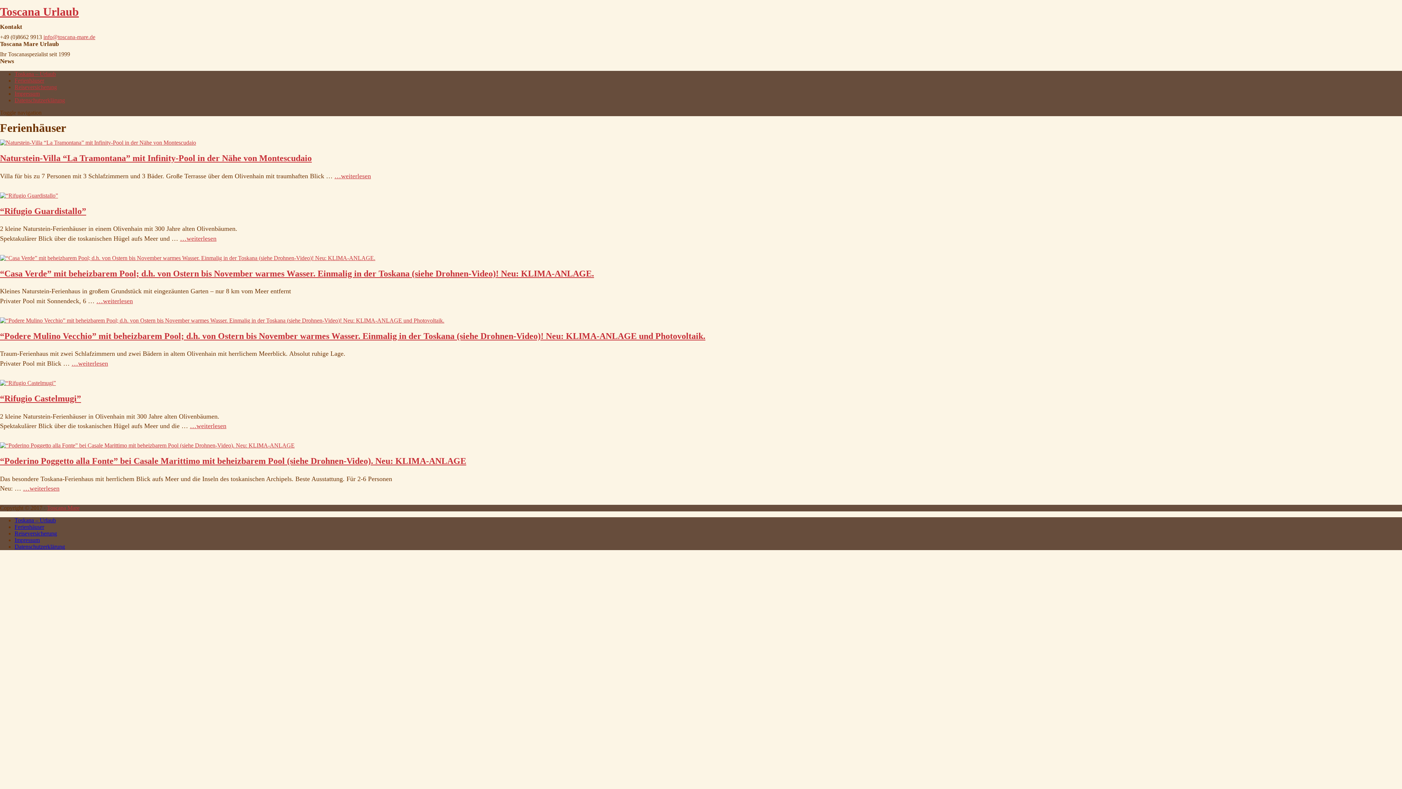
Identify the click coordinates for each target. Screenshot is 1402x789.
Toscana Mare (63, 508)
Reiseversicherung (36, 87)
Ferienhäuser (29, 80)
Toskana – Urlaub (35, 74)
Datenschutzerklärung (40, 100)
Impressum (27, 94)
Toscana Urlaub (39, 11)
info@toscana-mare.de (69, 37)
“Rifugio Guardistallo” (43, 211)
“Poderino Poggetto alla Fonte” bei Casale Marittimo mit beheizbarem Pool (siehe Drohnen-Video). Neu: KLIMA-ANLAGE (233, 461)
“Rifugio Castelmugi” (40, 398)
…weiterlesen (352, 176)
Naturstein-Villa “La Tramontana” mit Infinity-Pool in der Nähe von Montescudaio (156, 158)
